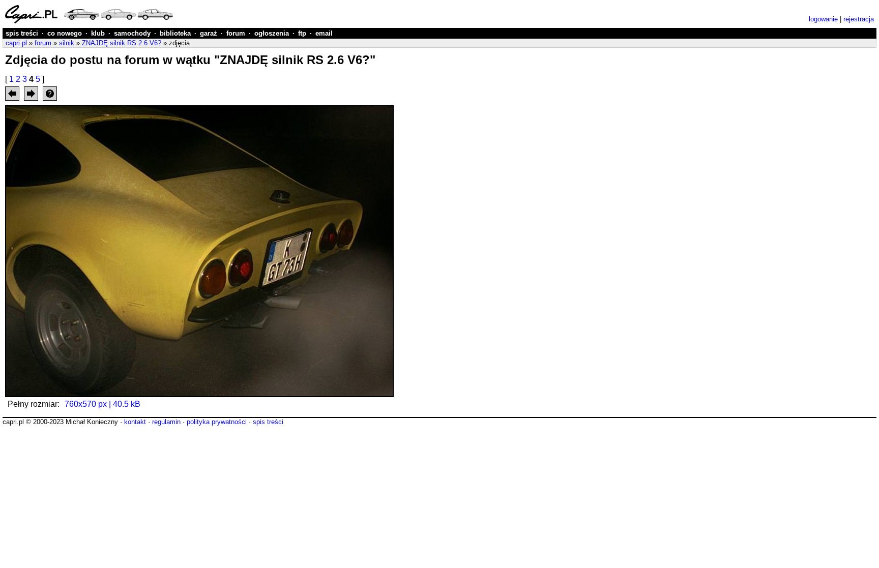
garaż (208, 33)
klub (98, 33)
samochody (132, 33)
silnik (66, 43)
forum (235, 33)
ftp (302, 33)
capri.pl (16, 43)
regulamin (166, 422)
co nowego (64, 33)
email (324, 33)
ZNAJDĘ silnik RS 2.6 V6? (121, 43)
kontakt (135, 422)
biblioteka (175, 33)
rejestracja (858, 19)
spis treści (22, 33)
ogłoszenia (271, 33)
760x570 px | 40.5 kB (102, 404)
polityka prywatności (217, 422)
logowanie (823, 19)
